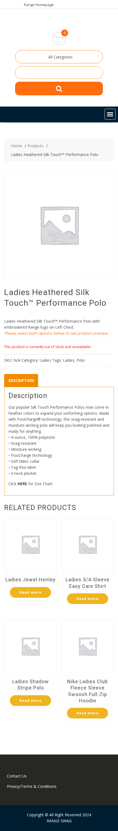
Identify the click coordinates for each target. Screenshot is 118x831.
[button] (110, 114)
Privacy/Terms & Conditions (32, 786)
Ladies (45, 360)
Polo (81, 360)
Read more (30, 592)
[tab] (21, 380)
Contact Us (17, 776)
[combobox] (59, 56)
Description (21, 380)
